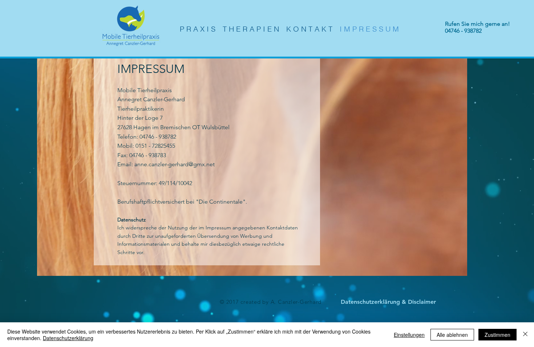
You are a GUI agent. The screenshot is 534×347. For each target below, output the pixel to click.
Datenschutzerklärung (68, 338)
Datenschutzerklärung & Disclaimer (388, 301)
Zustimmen (497, 334)
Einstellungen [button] (409, 334)
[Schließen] (525, 334)
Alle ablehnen (452, 334)
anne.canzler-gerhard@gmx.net (174, 164)
